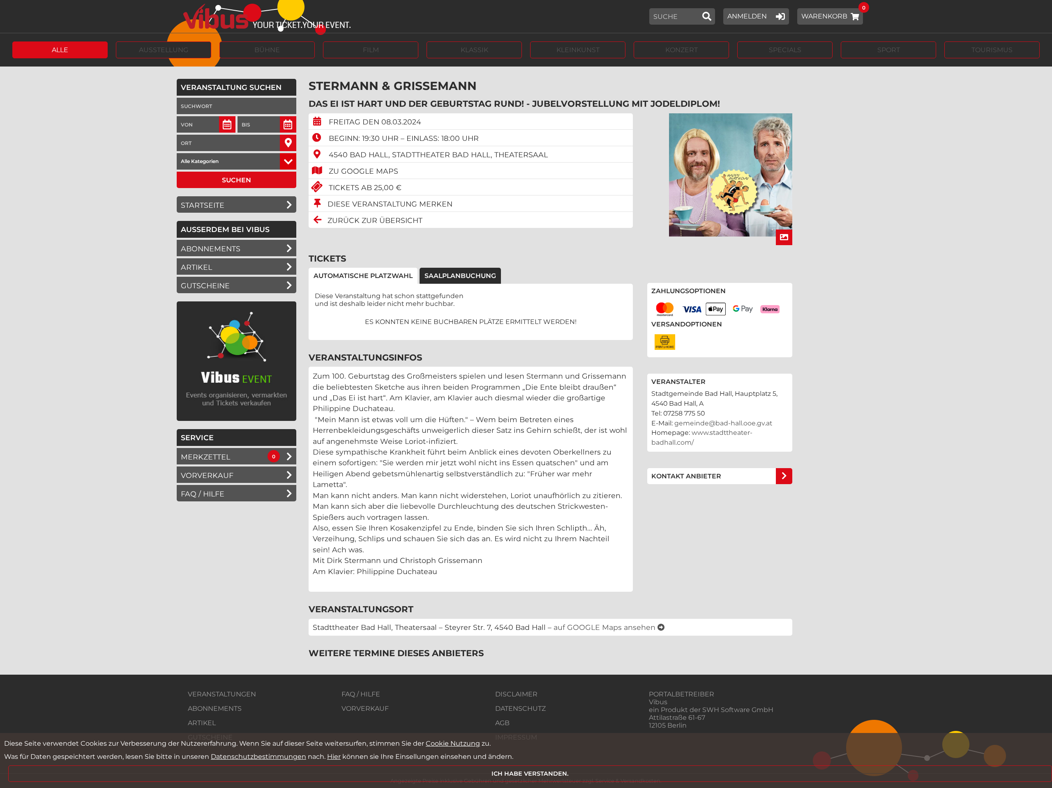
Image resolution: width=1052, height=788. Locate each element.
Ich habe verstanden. (530, 773)
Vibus (658, 702)
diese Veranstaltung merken (390, 204)
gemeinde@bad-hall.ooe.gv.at (723, 423)
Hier (334, 756)
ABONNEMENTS (215, 708)
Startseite (202, 205)
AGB (502, 723)
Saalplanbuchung (460, 276)
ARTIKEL (196, 267)
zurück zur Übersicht (375, 220)
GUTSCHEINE (205, 285)
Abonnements (210, 248)
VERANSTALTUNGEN (222, 694)
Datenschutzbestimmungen (258, 756)
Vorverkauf (207, 475)
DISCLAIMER (516, 694)
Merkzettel (205, 457)
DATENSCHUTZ (520, 708)
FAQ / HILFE (360, 694)
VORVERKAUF (365, 708)
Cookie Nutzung (453, 743)
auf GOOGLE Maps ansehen (606, 627)
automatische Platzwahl (363, 276)
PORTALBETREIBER (681, 694)
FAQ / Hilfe (202, 493)
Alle (60, 50)
